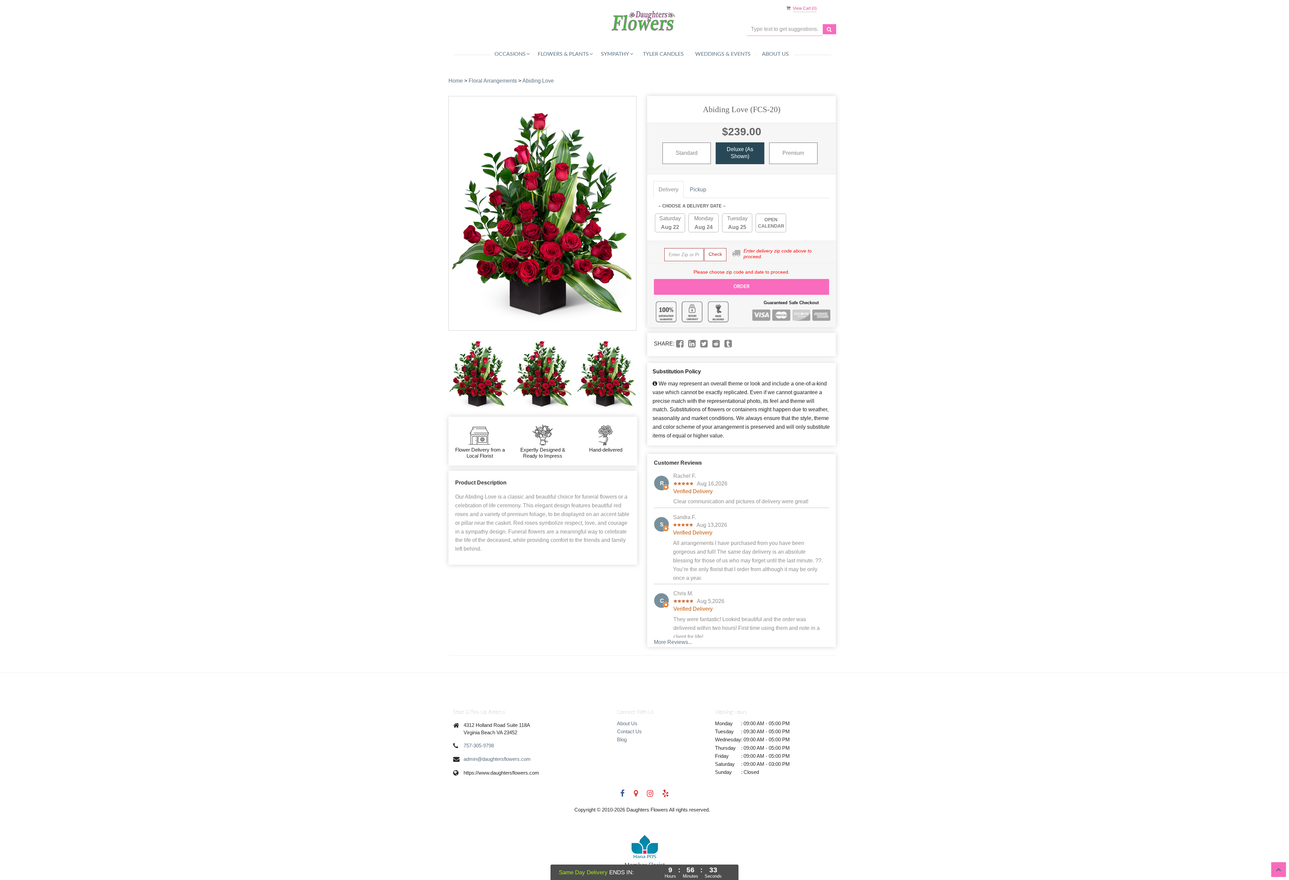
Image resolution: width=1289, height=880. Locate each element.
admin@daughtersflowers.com (497, 759)
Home (455, 81)
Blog (622, 739)
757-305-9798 (479, 745)
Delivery (668, 189)
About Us (775, 54)
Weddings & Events (723, 54)
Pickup (698, 189)
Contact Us (629, 731)
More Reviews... (673, 642)
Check (715, 254)
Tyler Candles (663, 54)
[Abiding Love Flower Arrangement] (478, 374)
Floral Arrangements (493, 81)
